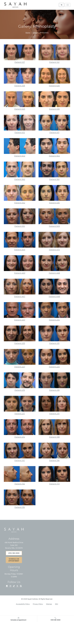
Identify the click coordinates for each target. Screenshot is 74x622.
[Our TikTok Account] (14, 586)
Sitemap (49, 604)
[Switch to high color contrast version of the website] (61, 5)
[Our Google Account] (21, 586)
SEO (56, 604)
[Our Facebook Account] (7, 586)
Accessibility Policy (23, 604)
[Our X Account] (17, 586)
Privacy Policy (38, 604)
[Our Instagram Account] (10, 586)
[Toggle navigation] (67, 5)
